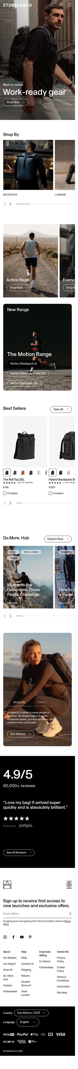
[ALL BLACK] (7, 472)
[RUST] (23, 472)
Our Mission (9, 957)
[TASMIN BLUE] (15, 472)
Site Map (62, 992)
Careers (7, 985)
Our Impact (9, 963)
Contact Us (27, 963)
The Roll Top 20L (13, 479)
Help (23, 951)
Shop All (7, 969)
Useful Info (63, 951)
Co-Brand (44, 961)
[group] (37, 168)
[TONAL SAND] (39, 472)
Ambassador (10, 991)
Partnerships (46, 967)
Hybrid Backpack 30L (63, 479)
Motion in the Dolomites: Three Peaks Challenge (23, 589)
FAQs (24, 957)
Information (63, 986)
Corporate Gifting (44, 953)
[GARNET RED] (31, 472)
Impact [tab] (42, 702)
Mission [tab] (19, 702)
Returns (25, 975)
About (6, 951)
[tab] (24, 363)
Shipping (26, 969)
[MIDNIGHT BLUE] (60, 472)
